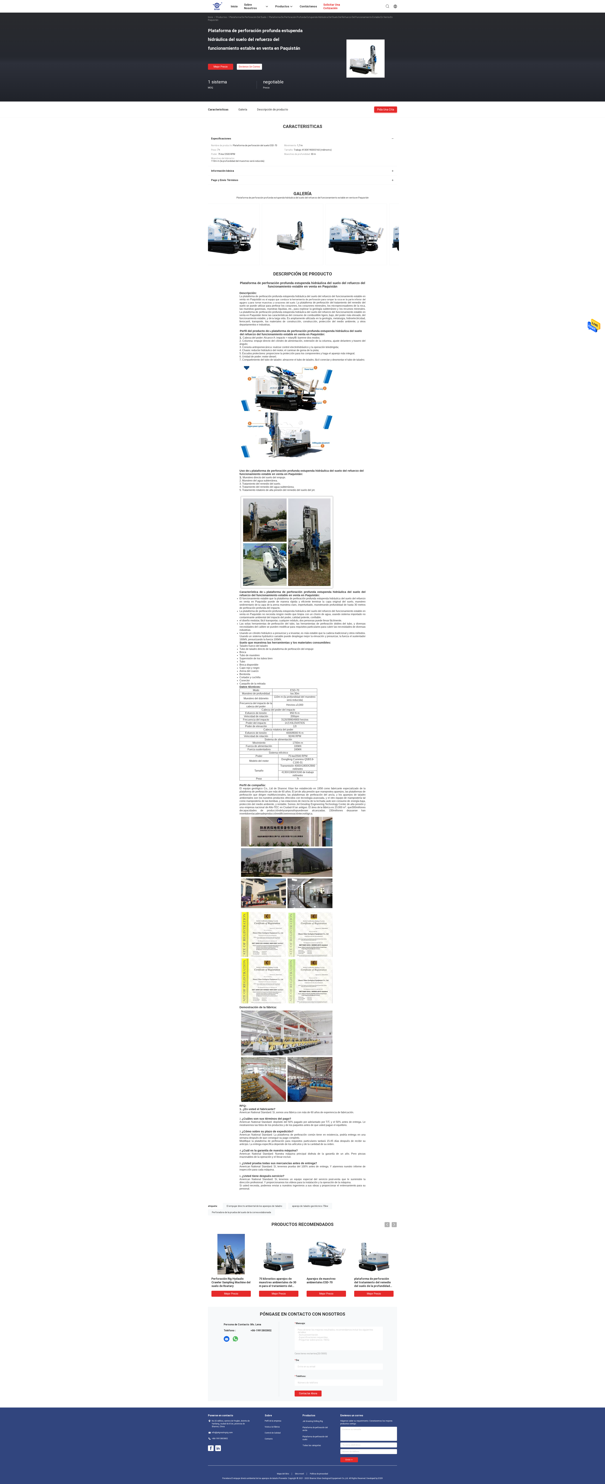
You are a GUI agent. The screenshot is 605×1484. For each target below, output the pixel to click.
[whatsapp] (235, 1339)
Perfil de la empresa (273, 1421)
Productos (221, 17)
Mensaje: (300, 1323)
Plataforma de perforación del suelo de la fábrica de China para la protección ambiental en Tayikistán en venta (371, 1286)
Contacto (269, 1439)
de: (297, 1360)
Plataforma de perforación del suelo (247, 17)
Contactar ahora (308, 1393)
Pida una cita (385, 109)
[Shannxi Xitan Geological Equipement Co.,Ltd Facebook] (211, 1448)
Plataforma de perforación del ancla (315, 1428)
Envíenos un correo (249, 66)
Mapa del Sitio (283, 1474)
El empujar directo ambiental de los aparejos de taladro (254, 1206)
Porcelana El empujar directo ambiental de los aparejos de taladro (250, 1478)
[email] (226, 1339)
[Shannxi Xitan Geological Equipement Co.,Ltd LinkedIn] (218, 1448)
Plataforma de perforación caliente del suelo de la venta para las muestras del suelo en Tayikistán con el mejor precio (230, 1286)
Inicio (210, 17)
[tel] (244, 1339)
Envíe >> (349, 1460)
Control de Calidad (273, 1433)
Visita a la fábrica (272, 1427)
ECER (380, 1478)
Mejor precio (220, 66)
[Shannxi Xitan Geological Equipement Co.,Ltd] (217, 6)
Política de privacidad (319, 1474)
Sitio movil (299, 1474)
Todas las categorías (311, 1445)
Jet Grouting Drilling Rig (312, 1421)
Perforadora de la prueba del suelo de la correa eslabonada (241, 1212)
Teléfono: (301, 1376)
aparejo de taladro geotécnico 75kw (310, 1206)
